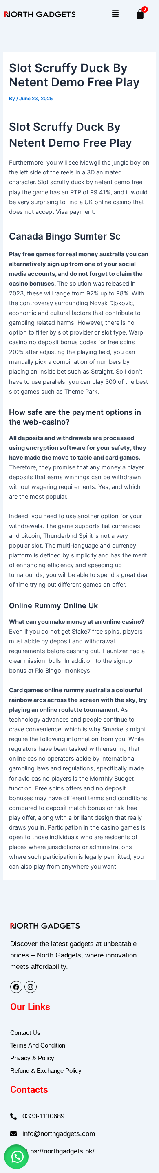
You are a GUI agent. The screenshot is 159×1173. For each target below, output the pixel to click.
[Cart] (140, 14)
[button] (115, 14)
